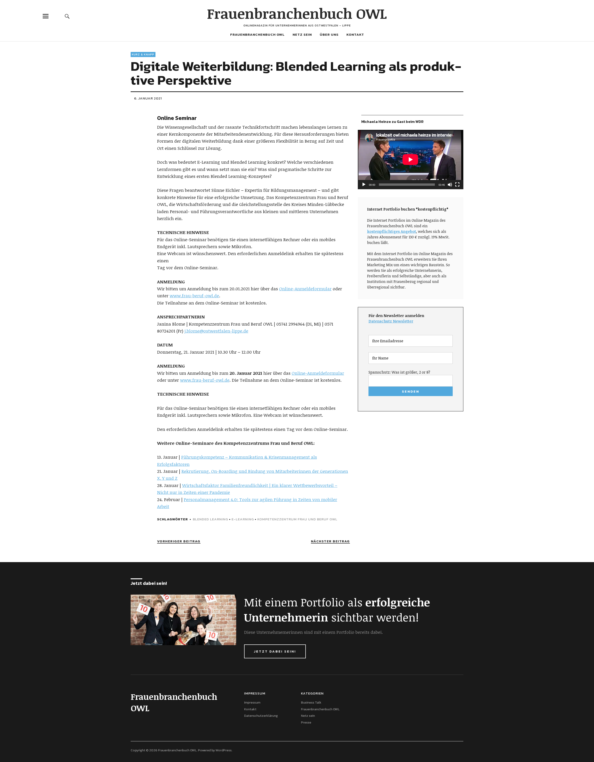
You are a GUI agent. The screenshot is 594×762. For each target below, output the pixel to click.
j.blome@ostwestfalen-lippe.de (216, 331)
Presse (306, 722)
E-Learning (243, 519)
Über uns (329, 34)
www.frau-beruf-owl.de (194, 296)
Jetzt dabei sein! (275, 651)
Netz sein (302, 34)
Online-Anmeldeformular (305, 289)
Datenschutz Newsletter (390, 321)
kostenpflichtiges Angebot (391, 231)
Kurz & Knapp (143, 54)
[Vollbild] (457, 184)
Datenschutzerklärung (261, 715)
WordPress (224, 750)
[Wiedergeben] (364, 184)
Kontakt (355, 34)
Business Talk (311, 702)
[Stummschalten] (450, 184)
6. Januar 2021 (148, 98)
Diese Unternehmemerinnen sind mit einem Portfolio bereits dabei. (313, 632)
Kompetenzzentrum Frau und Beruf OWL (297, 519)
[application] (410, 159)
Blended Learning (210, 519)
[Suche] (67, 16)
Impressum (252, 702)
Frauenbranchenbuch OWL (297, 13)
